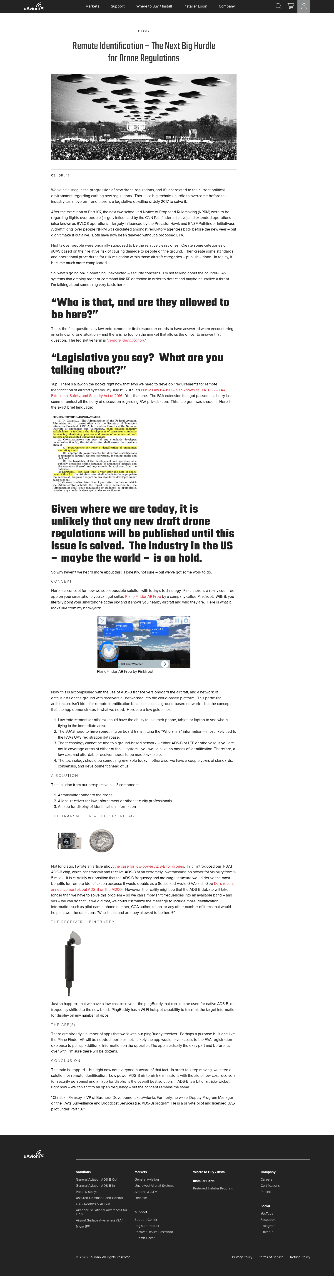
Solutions (83, 1171)
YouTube (267, 1213)
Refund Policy (300, 1257)
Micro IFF (83, 1226)
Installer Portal (204, 1180)
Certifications (270, 1186)
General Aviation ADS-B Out (96, 1179)
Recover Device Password (154, 1232)
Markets (92, 6)
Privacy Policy (242, 1257)
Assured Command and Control (99, 1198)
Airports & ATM (146, 1192)
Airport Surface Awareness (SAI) (99, 1220)
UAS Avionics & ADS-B (93, 1204)
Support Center (146, 1220)
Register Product (147, 1226)
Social (265, 1206)
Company (227, 6)
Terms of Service (271, 1257)
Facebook (268, 1220)
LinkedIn (267, 1232)
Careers (266, 1179)
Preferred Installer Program (213, 1188)
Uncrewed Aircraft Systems (154, 1186)
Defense (141, 1198)
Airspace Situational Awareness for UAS (101, 1212)
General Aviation (147, 1179)
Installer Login (195, 6)
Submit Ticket (145, 1238)
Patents (266, 1192)
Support (118, 6)
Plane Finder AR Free (143, 596)
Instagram (268, 1226)
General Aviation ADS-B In (95, 1186)
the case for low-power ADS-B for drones (149, 866)
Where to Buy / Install (154, 6)
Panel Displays (86, 1192)
